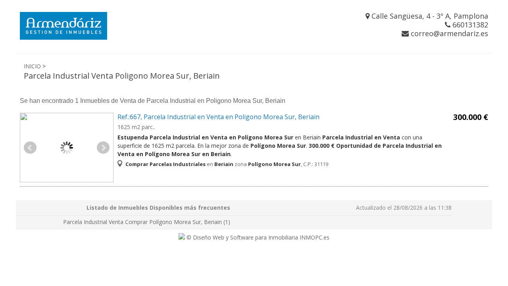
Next (103, 147)
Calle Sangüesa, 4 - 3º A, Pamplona (428, 16)
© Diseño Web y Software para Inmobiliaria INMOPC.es (257, 237)
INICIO (32, 66)
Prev (30, 147)
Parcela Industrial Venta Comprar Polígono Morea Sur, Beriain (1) (146, 222)
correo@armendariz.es (448, 33)
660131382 (469, 24)
